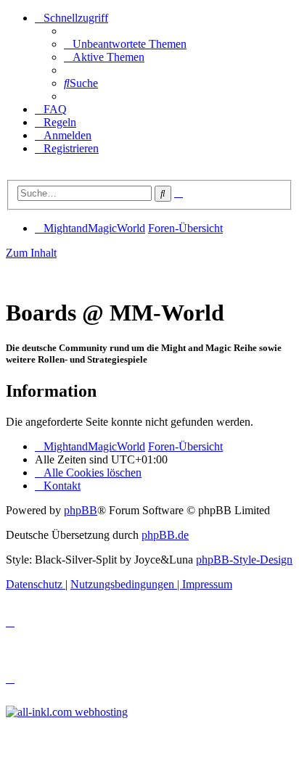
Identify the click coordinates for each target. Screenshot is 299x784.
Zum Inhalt (31, 253)
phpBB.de (165, 535)
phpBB (80, 510)
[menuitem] (125, 44)
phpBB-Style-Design (244, 559)
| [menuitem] (126, 584)
